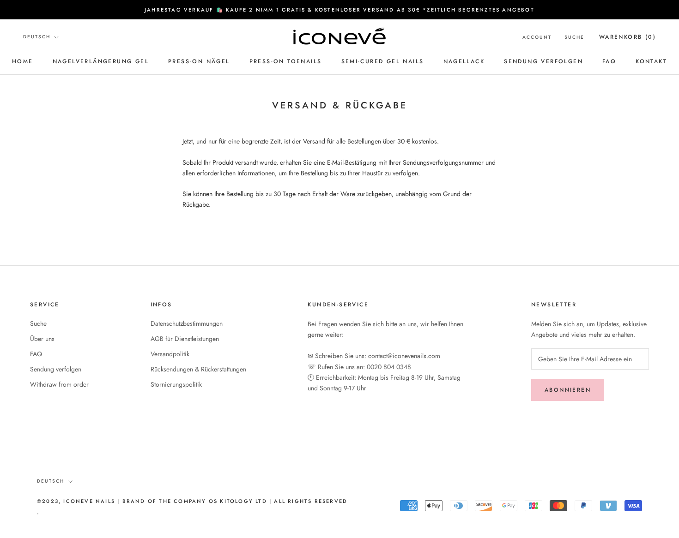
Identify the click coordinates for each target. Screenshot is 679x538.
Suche (574, 37)
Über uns (42, 338)
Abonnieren (568, 390)
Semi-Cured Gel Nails (382, 61)
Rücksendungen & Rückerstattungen (198, 369)
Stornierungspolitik (176, 384)
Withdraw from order (59, 384)
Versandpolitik (170, 354)
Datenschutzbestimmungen (187, 323)
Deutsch (36, 36)
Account (537, 37)
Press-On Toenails (285, 61)
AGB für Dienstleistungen (185, 338)
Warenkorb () (627, 37)
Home (22, 61)
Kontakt (651, 61)
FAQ (609, 61)
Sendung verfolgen (543, 61)
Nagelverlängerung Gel (101, 61)
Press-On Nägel (199, 61)
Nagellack (464, 61)
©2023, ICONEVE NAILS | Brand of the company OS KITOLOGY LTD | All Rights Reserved (192, 501)
